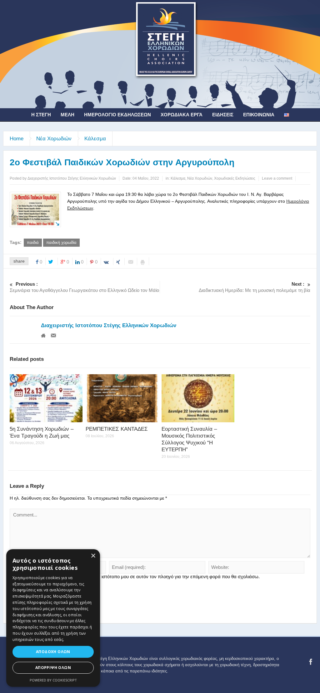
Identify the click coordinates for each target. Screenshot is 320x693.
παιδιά (33, 242)
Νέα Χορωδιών (54, 139)
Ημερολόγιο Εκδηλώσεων (117, 114)
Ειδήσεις (222, 114)
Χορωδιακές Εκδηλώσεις (234, 178)
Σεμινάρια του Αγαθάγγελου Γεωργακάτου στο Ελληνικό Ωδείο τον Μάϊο (84, 287)
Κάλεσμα (95, 139)
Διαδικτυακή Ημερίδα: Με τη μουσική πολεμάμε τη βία (254, 287)
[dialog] (53, 618)
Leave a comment (277, 178)
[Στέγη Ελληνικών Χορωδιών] (160, 53)
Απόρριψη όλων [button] (53, 667)
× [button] (93, 556)
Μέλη (67, 114)
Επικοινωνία (258, 114)
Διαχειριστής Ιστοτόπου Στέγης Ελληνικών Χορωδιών (108, 325)
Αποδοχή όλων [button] (53, 651)
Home (16, 139)
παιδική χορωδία (61, 242)
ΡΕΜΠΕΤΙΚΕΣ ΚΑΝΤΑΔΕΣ (117, 429)
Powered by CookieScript (53, 680)
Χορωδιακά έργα (181, 114)
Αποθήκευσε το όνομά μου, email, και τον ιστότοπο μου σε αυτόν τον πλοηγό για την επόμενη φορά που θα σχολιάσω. (137, 576)
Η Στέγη (41, 114)
